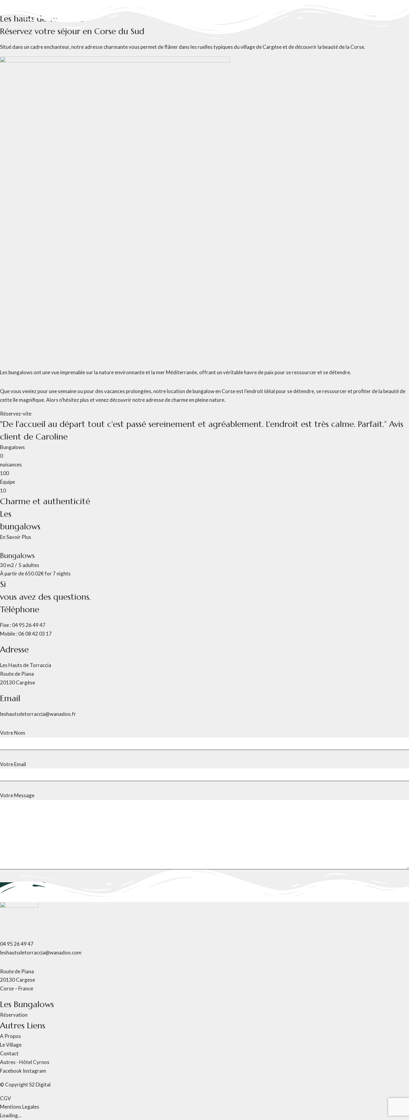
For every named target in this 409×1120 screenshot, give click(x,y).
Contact (107, 54)
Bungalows (29, 7)
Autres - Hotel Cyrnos (72, 54)
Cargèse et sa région (23, 54)
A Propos (53, 7)
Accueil (8, 7)
